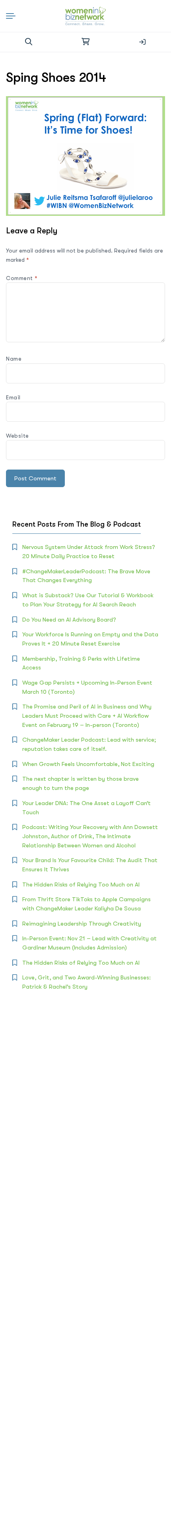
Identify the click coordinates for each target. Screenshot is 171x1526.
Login (142, 42)
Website (17, 435)
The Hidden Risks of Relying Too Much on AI (81, 884)
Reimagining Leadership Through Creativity (81, 923)
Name (13, 358)
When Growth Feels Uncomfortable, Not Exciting (88, 764)
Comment (22, 278)
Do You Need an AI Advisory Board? (69, 619)
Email (13, 397)
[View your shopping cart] (85, 42)
